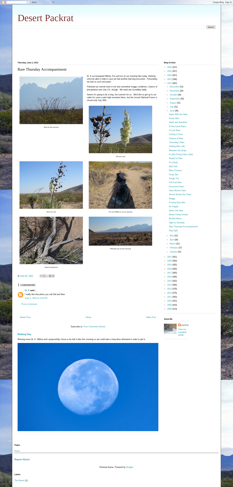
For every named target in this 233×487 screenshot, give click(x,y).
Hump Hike (174, 118)
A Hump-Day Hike (177, 202)
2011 (169, 297)
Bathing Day (24, 334)
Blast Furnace (175, 170)
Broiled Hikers (175, 218)
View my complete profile (182, 332)
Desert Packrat (46, 18)
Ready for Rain (176, 158)
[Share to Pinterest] (53, 275)
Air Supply (173, 206)
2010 (169, 301)
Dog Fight (173, 230)
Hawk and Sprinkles (178, 122)
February (174, 247)
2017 (169, 273)
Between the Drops (177, 150)
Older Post (151, 317)
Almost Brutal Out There (180, 194)
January (174, 252)
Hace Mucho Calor (177, 190)
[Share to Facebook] (50, 275)
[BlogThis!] (44, 275)
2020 (169, 261)
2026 (169, 67)
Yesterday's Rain (176, 142)
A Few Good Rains (177, 126)
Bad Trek (173, 166)
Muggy (172, 198)
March (173, 243)
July (172, 107)
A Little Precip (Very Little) (181, 154)
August (173, 103)
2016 (169, 277)
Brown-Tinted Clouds (178, 214)
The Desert (19, 480)
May (172, 235)
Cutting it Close (176, 134)
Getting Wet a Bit (177, 146)
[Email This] (41, 275)
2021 (169, 257)
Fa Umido (173, 162)
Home (88, 317)
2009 (169, 305)
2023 (169, 79)
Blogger (129, 467)
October (174, 95)
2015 (169, 281)
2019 (169, 265)
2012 (169, 293)
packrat (184, 325)
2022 (169, 83)
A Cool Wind (174, 130)
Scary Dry (173, 174)
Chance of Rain (176, 138)
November (175, 91)
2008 (169, 309)
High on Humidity (177, 222)
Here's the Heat (176, 210)
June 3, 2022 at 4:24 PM (36, 298)
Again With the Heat (178, 114)
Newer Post (25, 317)
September (175, 98)
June (172, 111)
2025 (169, 71)
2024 (169, 75)
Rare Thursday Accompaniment (183, 226)
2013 (169, 289)
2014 (169, 285)
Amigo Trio (174, 178)
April (172, 240)
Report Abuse (22, 459)
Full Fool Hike (175, 182)
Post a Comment (29, 304)
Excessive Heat (176, 186)
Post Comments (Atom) (94, 326)
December (175, 86)
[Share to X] (47, 275)
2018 (169, 269)
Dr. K (27, 290)
